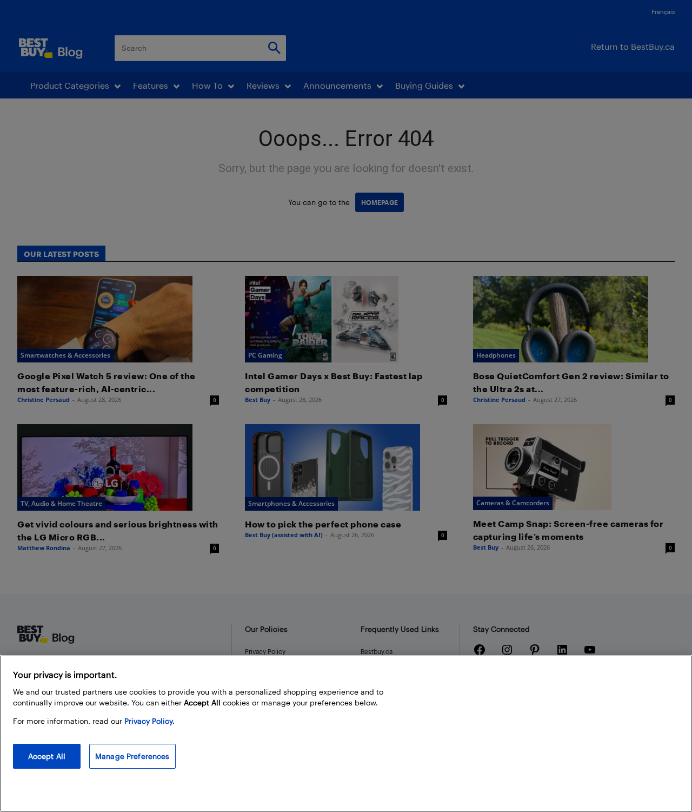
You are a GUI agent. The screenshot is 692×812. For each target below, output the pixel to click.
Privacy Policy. (149, 720)
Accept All (46, 756)
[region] (346, 733)
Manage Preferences (132, 756)
